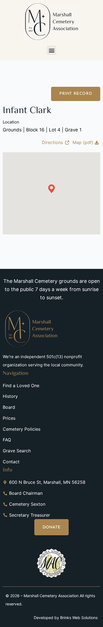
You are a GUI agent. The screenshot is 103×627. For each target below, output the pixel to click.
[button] (51, 50)
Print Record (75, 94)
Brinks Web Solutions (79, 617)
